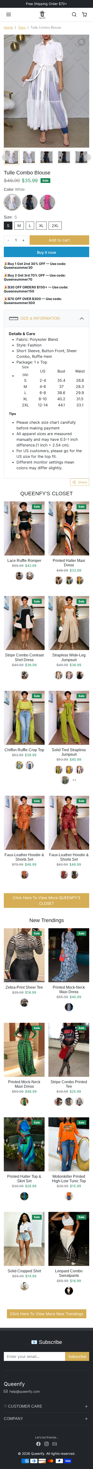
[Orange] (24, 874)
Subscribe (77, 1356)
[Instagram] (46, 1443)
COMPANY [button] (13, 1419)
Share (82, 482)
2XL (55, 225)
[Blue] (69, 1007)
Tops (22, 27)
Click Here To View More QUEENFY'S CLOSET (46, 900)
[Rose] (47, 202)
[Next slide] (87, 157)
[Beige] (79, 769)
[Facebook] (38, 1443)
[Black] (29, 202)
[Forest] (65, 780)
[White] (12, 202)
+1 (74, 780)
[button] (8, 14)
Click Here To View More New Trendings (46, 1313)
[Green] (69, 580)
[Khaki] (58, 675)
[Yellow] (79, 580)
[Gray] (69, 1101)
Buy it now (46, 252)
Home (8, 27)
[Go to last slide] (5, 157)
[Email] (55, 1443)
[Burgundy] (63, 874)
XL (41, 225)
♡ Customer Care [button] (23, 1406)
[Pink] (69, 675)
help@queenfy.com (25, 1391)
